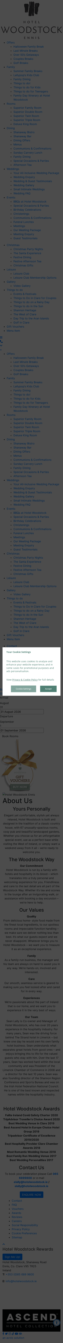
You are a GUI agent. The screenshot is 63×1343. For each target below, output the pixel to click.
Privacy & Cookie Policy (25, 679)
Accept (48, 688)
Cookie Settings (23, 688)
